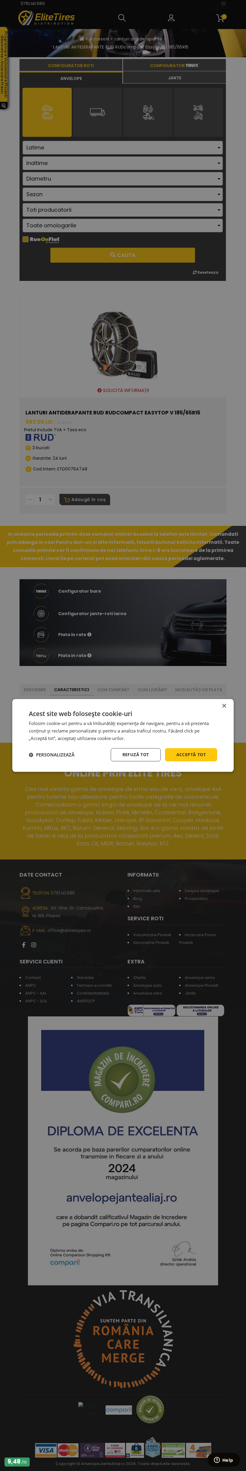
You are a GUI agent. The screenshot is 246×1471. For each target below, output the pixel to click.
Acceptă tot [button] (191, 754)
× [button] (224, 706)
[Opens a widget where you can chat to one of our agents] (223, 1460)
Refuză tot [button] (135, 754)
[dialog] (123, 735)
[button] (51, 754)
